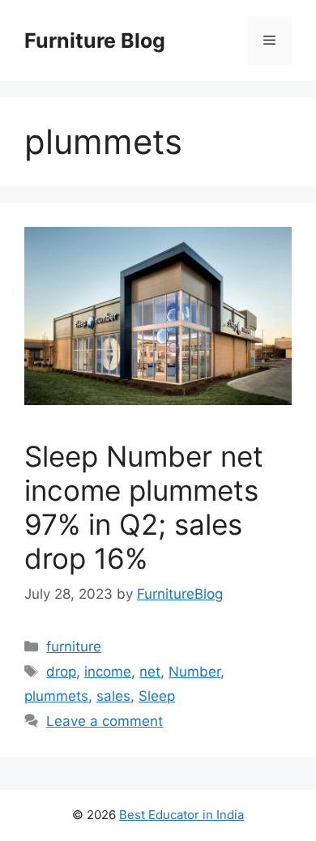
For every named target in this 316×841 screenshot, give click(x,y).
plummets (56, 696)
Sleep (157, 696)
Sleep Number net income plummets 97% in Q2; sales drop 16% (143, 507)
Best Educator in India (181, 814)
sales (113, 696)
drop (61, 672)
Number (194, 672)
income (107, 672)
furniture (73, 646)
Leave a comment (104, 721)
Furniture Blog (94, 40)
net (149, 672)
